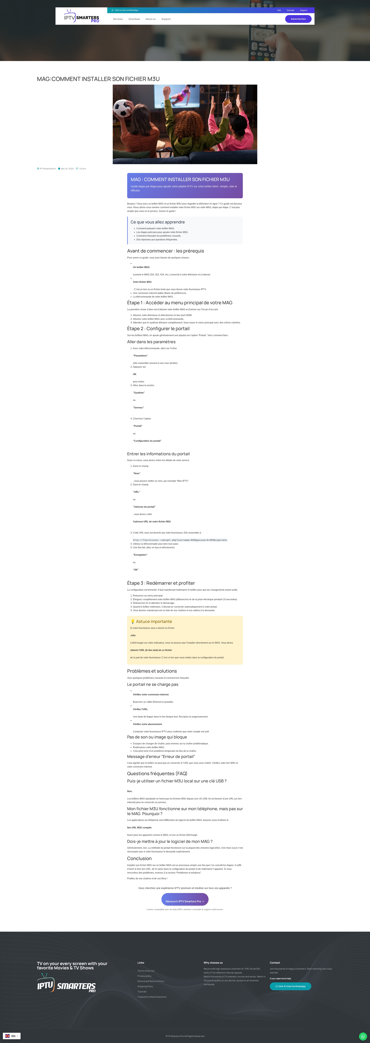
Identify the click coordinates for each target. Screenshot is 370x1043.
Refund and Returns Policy (151, 981)
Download (134, 19)
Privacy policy (144, 975)
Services (118, 19)
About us (151, 19)
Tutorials (290, 10)
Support (303, 10)
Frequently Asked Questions (152, 996)
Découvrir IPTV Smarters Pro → (185, 901)
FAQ (279, 10)
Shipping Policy (145, 986)
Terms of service (146, 970)
